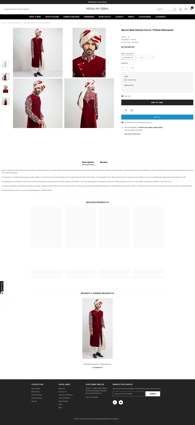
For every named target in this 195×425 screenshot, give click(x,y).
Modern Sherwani (14, 23)
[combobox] (164, 9)
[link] (46, 273)
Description (88, 162)
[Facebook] (115, 402)
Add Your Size (128, 85)
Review (103, 162)
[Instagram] (121, 402)
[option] (38, 78)
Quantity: (124, 63)
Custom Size (131, 80)
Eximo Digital (113, 419)
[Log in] (180, 9)
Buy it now (157, 117)
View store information (132, 134)
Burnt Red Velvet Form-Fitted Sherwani (97, 364)
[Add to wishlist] (126, 110)
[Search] (166, 9)
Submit (152, 394)
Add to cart (157, 102)
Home (4, 23)
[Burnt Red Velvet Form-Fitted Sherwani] (97, 313)
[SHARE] (131, 110)
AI (128, 37)
